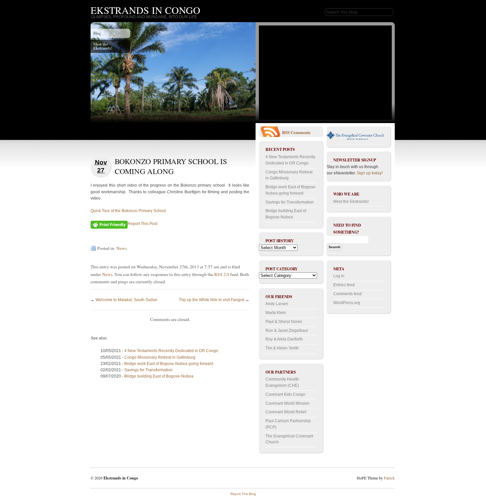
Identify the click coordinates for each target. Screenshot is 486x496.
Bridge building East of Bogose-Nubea (158, 376)
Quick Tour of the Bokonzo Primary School (128, 210)
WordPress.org (346, 302)
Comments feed (347, 294)
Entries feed (344, 285)
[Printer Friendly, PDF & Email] (109, 224)
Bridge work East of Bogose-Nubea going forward (168, 363)
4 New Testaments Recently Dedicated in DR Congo (171, 350)
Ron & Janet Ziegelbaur (286, 330)
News (121, 248)
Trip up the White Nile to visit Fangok (211, 299)
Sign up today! (370, 173)
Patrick (389, 477)
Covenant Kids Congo (285, 394)
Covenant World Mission (287, 403)
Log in (338, 276)
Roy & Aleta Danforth (284, 339)
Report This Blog (243, 494)
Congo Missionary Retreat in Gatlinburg (159, 357)
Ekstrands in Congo (145, 10)
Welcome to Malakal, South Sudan (126, 299)
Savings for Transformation (148, 370)
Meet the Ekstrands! (102, 46)
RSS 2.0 (221, 274)
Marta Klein (275, 312)
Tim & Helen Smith (282, 348)
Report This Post (142, 223)
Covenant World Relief (285, 412)
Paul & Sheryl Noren (283, 321)
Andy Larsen (276, 303)
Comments (300, 132)
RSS (286, 132)
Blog (97, 33)
